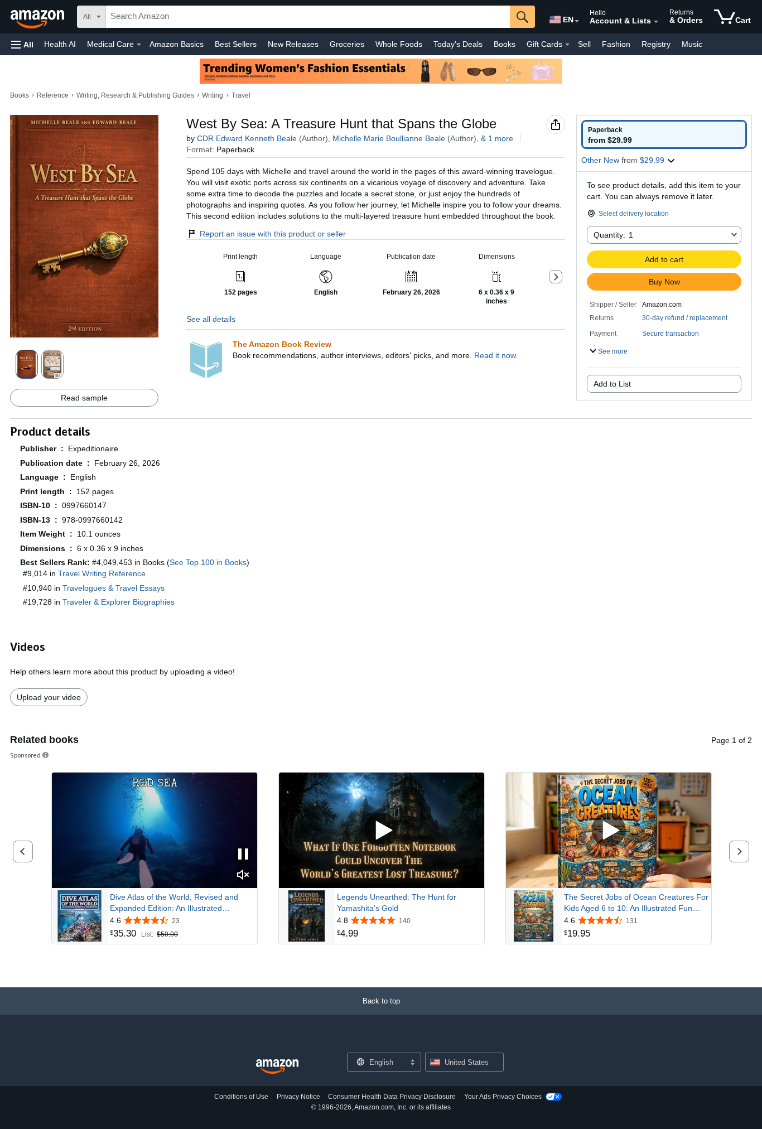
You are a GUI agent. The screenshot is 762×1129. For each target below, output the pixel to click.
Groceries (347, 44)
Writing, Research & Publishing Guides (135, 95)
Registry (656, 44)
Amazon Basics (176, 44)
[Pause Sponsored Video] (243, 855)
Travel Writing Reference (102, 573)
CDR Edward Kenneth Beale (247, 138)
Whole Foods (398, 44)
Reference (53, 95)
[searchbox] (308, 16)
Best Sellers (236, 44)
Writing (212, 95)
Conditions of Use (241, 1097)
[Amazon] (38, 17)
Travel (241, 95)
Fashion (616, 44)
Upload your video (49, 697)
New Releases (293, 44)
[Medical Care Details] (139, 45)
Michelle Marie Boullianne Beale (388, 138)
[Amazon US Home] (277, 1066)
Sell (584, 44)
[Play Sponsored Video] (381, 830)
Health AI (60, 44)
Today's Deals (458, 44)
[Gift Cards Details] (567, 45)
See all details (210, 319)
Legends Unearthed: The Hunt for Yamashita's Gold (396, 902)
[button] (22, 44)
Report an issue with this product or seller (273, 233)
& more (497, 138)
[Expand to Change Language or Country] (577, 21)
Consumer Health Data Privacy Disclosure (392, 1097)
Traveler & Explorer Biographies (118, 601)
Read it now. (496, 355)
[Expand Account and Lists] (656, 22)
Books (504, 44)
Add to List (612, 383)
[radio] (664, 134)
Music (692, 44)
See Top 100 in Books (208, 562)
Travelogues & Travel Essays (113, 587)
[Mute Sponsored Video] (243, 875)
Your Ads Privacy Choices (503, 1097)
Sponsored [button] (25, 755)
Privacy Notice (298, 1097)
